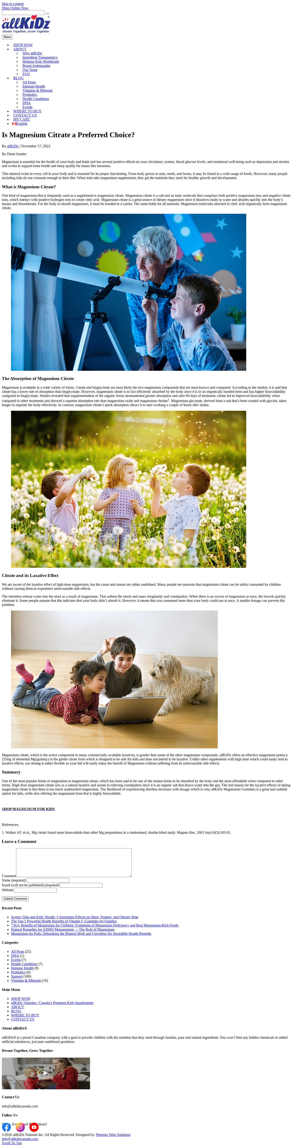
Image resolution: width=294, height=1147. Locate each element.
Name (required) (14, 880)
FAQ (26, 74)
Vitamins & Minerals (26, 980)
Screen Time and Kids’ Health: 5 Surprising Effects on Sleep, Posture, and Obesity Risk (74, 917)
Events (16, 960)
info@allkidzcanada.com (20, 1139)
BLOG (18, 78)
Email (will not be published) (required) (30, 885)
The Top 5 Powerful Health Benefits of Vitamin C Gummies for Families (64, 921)
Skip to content (13, 4)
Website (7, 890)
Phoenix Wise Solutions (113, 1135)
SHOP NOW (20, 999)
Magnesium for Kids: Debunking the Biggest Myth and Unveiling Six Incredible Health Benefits (81, 934)
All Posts (17, 951)
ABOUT (19, 49)
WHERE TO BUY (25, 1015)
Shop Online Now (15, 8)
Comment (9, 876)
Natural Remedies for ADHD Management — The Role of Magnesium (62, 929)
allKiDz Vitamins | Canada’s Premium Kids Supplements (52, 1003)
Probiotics (18, 972)
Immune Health (22, 968)
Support (17, 976)
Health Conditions (36, 99)
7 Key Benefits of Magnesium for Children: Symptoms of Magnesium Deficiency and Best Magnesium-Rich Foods (94, 925)
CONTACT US (22, 1019)
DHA (15, 956)
